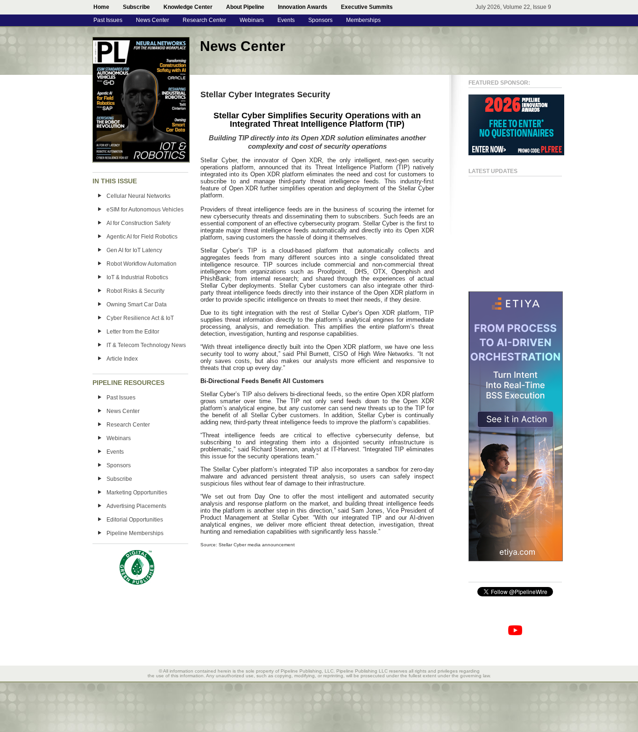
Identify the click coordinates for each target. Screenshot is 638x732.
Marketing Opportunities (136, 492)
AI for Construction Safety (138, 223)
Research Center (204, 20)
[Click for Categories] (516, 153)
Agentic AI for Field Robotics (141, 236)
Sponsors (320, 20)
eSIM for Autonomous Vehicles (145, 209)
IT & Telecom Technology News (146, 345)
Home (101, 7)
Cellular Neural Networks (138, 196)
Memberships (363, 20)
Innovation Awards (302, 7)
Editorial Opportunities (134, 519)
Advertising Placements (136, 506)
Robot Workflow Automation (141, 264)
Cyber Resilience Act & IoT (140, 318)
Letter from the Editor (132, 331)
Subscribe (136, 7)
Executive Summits (367, 7)
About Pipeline (245, 7)
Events (286, 20)
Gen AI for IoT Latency (134, 250)
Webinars (252, 20)
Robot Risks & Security (135, 291)
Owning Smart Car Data (136, 304)
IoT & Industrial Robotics (137, 277)
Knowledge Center (188, 7)
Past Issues (107, 20)
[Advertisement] (506, 229)
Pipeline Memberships (134, 533)
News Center (152, 20)
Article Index (122, 358)
